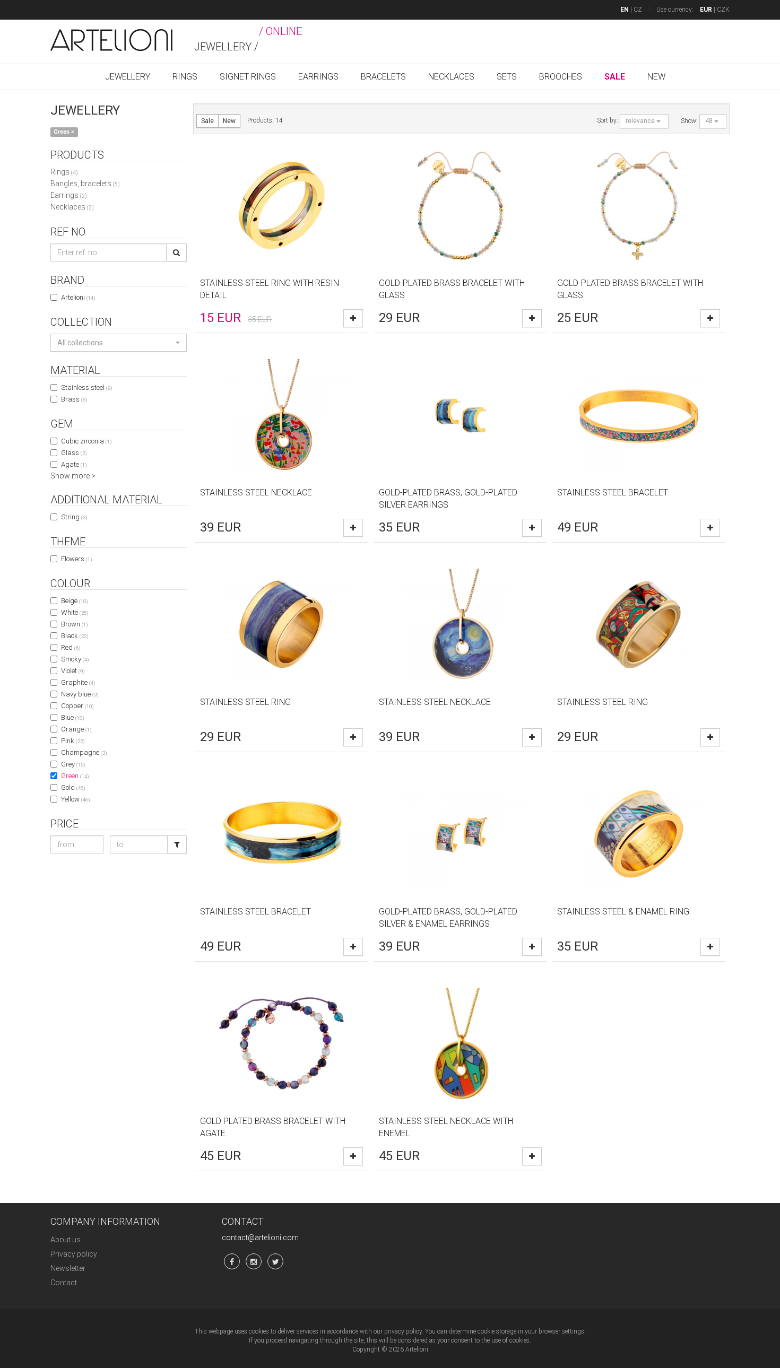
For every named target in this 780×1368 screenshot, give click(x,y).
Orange (76, 729)
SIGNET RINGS (248, 77)
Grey (73, 764)
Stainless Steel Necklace (256, 492)
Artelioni (78, 297)
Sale (207, 121)
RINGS (184, 77)
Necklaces (72, 207)
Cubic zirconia (86, 441)
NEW (656, 77)
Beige (74, 601)
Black (74, 636)
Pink (72, 741)
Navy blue (79, 694)
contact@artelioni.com (260, 1237)
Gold (73, 787)
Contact (63, 1282)
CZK (723, 9)
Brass (74, 399)
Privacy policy (73, 1254)
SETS (507, 77)
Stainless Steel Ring (245, 702)
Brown (74, 624)
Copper (77, 706)
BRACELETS (383, 77)
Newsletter (67, 1268)
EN (624, 9)
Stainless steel (86, 387)
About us (65, 1239)
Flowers (76, 559)
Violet (72, 671)
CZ (638, 9)
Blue (72, 717)
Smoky (75, 659)
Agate (73, 464)
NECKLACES (451, 77)
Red (70, 647)
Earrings (68, 195)
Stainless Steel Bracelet (612, 492)
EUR (706, 9)
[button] (118, 343)
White (74, 612)
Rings (64, 172)
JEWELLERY (127, 77)
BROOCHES (560, 77)
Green (75, 776)
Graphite (78, 682)
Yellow (75, 799)
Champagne (84, 752)
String (74, 517)
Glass (73, 453)
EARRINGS (318, 77)
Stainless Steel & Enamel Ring (623, 912)
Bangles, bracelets (85, 183)
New (229, 121)
